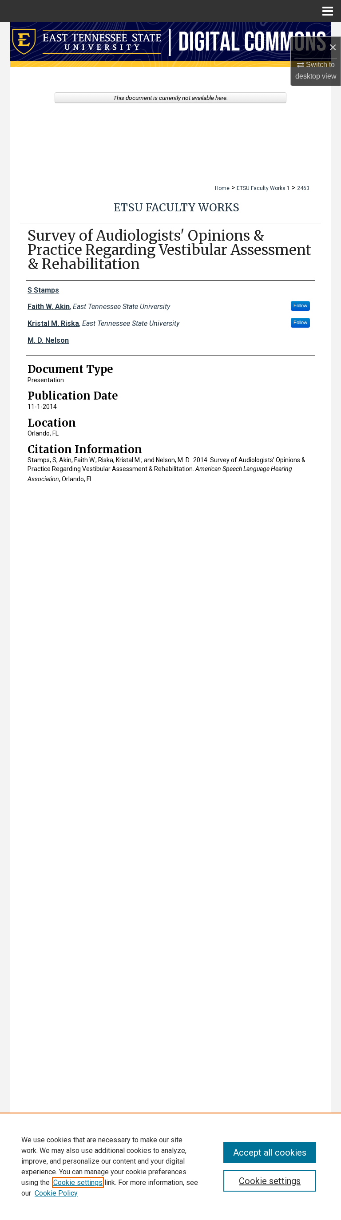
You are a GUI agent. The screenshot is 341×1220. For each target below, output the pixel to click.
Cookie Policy (56, 1193)
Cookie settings (78, 1182)
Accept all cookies (269, 1152)
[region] (170, 1166)
